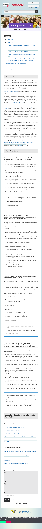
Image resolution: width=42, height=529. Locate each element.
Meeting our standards (24, 463)
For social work (11, 66)
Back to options (7, 16)
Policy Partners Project (25, 511)
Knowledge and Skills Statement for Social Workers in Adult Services (18, 142)
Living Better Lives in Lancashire (11, 91)
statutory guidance (33, 296)
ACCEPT (2, 522)
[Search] (36, 11)
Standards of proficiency (24, 455)
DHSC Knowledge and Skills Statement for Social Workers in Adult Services (20, 436)
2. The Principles (9, 42)
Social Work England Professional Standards (13, 433)
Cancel (13, 499)
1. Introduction (9, 39)
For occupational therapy (13, 69)
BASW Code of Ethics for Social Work (12, 430)
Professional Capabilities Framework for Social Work (15, 143)
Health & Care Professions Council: (11, 455)
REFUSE (8, 522)
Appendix (20, 145)
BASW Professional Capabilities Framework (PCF (14, 427)
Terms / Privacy (29, 512)
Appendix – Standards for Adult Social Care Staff (16, 63)
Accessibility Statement (22, 512)
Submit (7, 499)
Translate (36, 7)
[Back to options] (2, 16)
